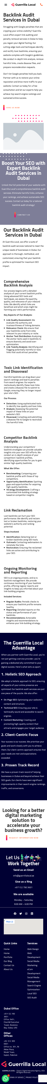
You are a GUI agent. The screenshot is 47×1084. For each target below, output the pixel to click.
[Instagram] (26, 913)
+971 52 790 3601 (23, 887)
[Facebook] (15, 913)
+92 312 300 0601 (9, 1042)
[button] (6, 4)
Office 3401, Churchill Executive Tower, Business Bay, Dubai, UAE (11, 1023)
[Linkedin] (31, 913)
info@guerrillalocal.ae (23, 875)
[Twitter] (20, 913)
